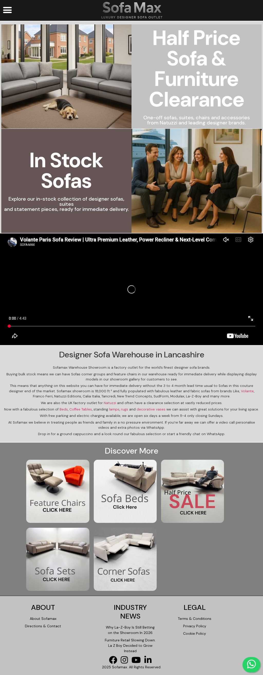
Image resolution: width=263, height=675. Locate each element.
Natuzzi (110, 403)
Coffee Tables (80, 409)
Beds (64, 409)
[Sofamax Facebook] (114, 661)
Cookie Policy (194, 633)
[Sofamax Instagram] (125, 661)
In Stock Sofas (66, 170)
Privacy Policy (194, 626)
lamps (114, 409)
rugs (124, 409)
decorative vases (151, 409)
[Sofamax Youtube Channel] (137, 661)
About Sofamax (43, 618)
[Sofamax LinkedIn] (149, 661)
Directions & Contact (43, 626)
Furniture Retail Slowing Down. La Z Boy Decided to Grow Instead (130, 645)
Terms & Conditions (194, 618)
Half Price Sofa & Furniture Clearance (196, 69)
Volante (247, 391)
